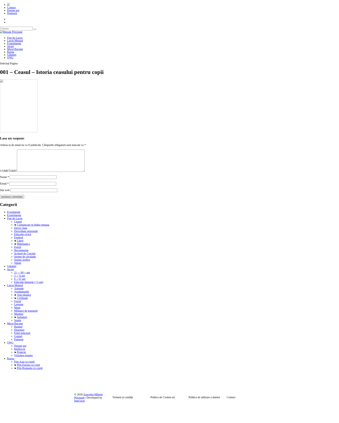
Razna (10, 51)
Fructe (17, 301)
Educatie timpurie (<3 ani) (28, 282)
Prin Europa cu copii (28, 364)
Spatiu (17, 320)
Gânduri (11, 54)
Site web (5, 190)
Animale (19, 288)
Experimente (14, 43)
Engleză (18, 237)
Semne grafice (22, 259)
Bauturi (18, 326)
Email (4, 183)
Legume (18, 304)
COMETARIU (8, 170)
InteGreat (79, 400)
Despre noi (13, 10)
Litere (20, 240)
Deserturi (19, 329)
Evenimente (13, 212)
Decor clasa (20, 227)
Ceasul (18, 221)
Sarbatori (22, 317)
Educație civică (22, 234)
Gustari (18, 336)
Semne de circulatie (25, 256)
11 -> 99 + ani (22, 272)
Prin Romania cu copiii (30, 368)
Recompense (21, 250)
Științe (17, 262)
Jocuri (10, 46)
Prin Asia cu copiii (24, 361)
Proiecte (21, 352)
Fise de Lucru (14, 37)
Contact (11, 7)
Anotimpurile (21, 291)
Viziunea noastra (23, 355)
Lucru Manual (15, 40)
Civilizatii (22, 298)
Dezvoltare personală (26, 231)
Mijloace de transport (26, 310)
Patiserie (18, 339)
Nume (4, 177)
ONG (10, 57)
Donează (12, 13)
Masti (17, 307)
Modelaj (18, 313)
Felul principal (22, 333)
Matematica (23, 243)
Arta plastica (24, 294)
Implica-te (19, 348)
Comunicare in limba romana (33, 224)
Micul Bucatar (15, 49)
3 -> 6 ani (19, 275)
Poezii (17, 247)
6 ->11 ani (19, 278)
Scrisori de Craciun (24, 253)
